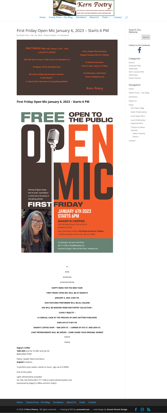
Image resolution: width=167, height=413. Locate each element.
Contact (118, 17)
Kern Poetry (32, 409)
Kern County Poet (136, 72)
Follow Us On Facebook (139, 45)
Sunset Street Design (117, 409)
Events (132, 62)
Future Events (50, 35)
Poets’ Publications (139, 112)
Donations (81, 17)
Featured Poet (135, 65)
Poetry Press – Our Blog (61, 17)
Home (43, 17)
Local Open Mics (138, 116)
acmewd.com (83, 409)
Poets (105, 17)
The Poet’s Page (137, 108)
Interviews (133, 68)
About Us (94, 17)
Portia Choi (24, 35)
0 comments (63, 35)
